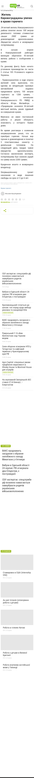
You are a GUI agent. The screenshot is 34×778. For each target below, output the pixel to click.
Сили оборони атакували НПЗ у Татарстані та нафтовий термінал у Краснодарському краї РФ (16, 350)
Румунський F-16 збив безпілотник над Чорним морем (13, 335)
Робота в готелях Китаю (14, 627)
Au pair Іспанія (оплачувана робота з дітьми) (16, 601)
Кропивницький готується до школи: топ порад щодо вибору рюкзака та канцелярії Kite (16, 307)
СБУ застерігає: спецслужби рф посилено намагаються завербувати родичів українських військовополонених (16, 278)
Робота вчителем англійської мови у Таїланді (16, 666)
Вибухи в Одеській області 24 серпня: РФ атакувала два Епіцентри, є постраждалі (15, 294)
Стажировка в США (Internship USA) (17, 573)
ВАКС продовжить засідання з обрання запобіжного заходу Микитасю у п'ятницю (16, 322)
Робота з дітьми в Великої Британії (15, 654)
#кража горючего (6, 188)
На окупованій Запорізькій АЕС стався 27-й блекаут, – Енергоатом (16, 382)
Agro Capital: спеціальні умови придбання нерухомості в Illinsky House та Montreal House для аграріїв (17, 366)
